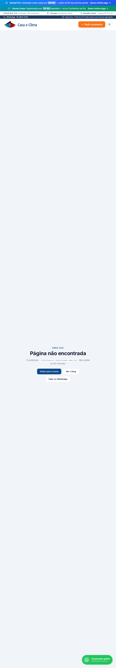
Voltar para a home (49, 371)
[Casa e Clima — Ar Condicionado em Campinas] (20, 24)
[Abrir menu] (109, 24)
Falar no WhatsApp (58, 379)
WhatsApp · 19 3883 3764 (17, 17)
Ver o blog (71, 371)
